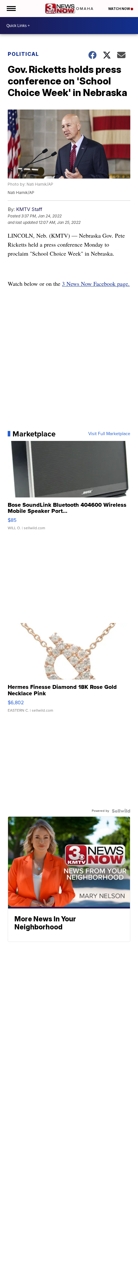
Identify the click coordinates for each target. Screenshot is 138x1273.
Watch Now (119, 9)
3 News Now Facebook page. (96, 283)
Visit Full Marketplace (109, 434)
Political (23, 54)
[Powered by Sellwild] (121, 811)
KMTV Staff (29, 209)
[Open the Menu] (11, 8)
